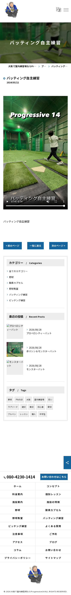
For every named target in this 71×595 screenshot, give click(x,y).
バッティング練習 (18, 294)
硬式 (24, 407)
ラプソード (13, 407)
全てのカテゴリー (18, 271)
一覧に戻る (35, 245)
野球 (11, 277)
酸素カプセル (16, 282)
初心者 (41, 407)
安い (50, 399)
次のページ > (58, 245)
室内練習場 (39, 399)
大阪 (28, 399)
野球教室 (13, 288)
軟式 (32, 407)
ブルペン (12, 414)
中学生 (43, 414)
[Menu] (66, 9)
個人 (34, 414)
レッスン (24, 414)
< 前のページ (12, 245)
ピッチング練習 (17, 300)
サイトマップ (53, 557)
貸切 (50, 407)
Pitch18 (19, 399)
